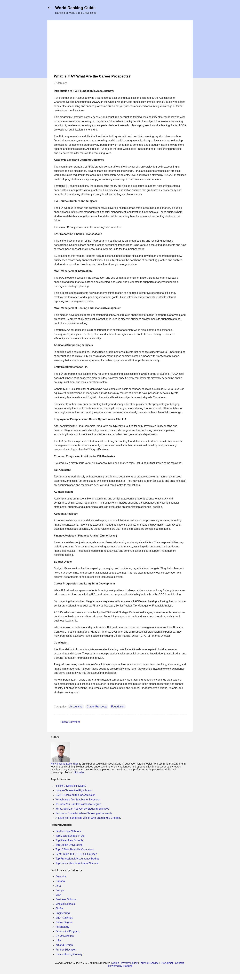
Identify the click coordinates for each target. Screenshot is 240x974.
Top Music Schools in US (70, 835)
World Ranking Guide (75, 8)
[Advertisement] (120, 50)
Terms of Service (149, 963)
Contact (179, 963)
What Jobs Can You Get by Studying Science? (82, 808)
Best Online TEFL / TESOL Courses (76, 854)
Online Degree (64, 922)
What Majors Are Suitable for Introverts (78, 799)
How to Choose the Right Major (74, 790)
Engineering (63, 913)
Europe (60, 890)
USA (58, 940)
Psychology (62, 926)
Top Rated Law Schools (69, 840)
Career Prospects (97, 706)
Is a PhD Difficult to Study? (71, 785)
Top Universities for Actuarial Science (77, 863)
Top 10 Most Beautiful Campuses (75, 849)
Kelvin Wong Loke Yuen (65, 763)
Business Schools (66, 899)
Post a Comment (70, 722)
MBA (58, 894)
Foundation (117, 706)
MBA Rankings (64, 917)
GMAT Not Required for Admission (75, 795)
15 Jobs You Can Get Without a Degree (78, 804)
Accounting (75, 706)
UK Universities (65, 936)
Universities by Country (69, 954)
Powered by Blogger (120, 966)
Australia (61, 876)
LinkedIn (79, 772)
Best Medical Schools (68, 831)
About (115, 963)
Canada (60, 881)
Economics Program (67, 931)
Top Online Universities (69, 845)
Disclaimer (167, 963)
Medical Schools (65, 904)
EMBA (59, 908)
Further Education (66, 949)
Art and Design (64, 945)
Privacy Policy (129, 963)
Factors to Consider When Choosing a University (84, 813)
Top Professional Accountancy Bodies (77, 858)
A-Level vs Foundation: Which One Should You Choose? (88, 817)
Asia (58, 885)
